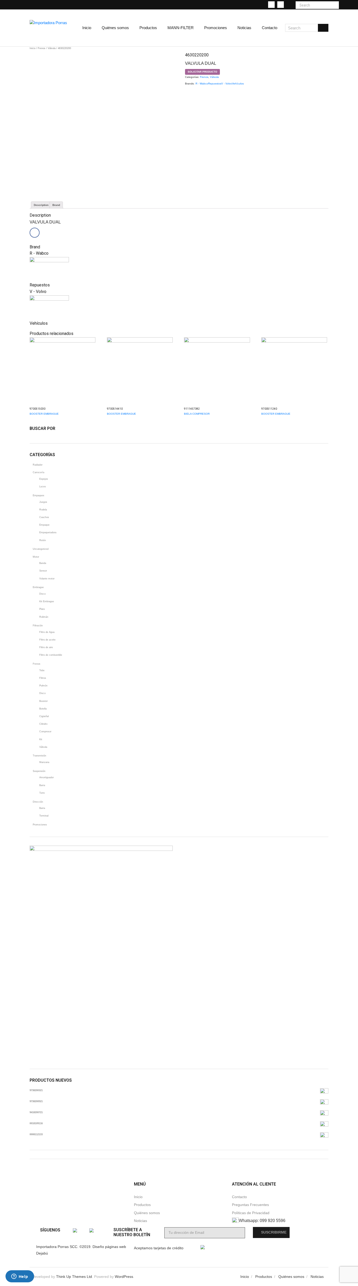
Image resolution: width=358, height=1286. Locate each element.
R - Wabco (202, 83)
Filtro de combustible (50, 655)
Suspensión (39, 771)
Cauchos (44, 517)
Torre (42, 793)
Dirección (38, 802)
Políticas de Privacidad (250, 1213)
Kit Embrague (46, 601)
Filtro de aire (46, 647)
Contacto (239, 1197)
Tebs (42, 670)
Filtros (42, 678)
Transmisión (39, 755)
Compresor (45, 731)
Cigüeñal (44, 716)
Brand (56, 205)
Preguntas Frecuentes (250, 1205)
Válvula (52, 48)
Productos (142, 1205)
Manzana (44, 762)
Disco (42, 594)
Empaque (44, 525)
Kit (40, 739)
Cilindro (43, 724)
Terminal (43, 815)
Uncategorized (40, 549)
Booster (43, 701)
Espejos (43, 479)
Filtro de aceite (47, 639)
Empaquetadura (47, 532)
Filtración (38, 625)
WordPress (124, 1276)
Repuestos (214, 83)
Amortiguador (46, 777)
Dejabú (42, 1253)
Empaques (38, 495)
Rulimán (43, 617)
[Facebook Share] (35, 233)
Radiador (37, 464)
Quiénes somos (147, 1213)
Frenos (41, 48)
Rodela (43, 509)
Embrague (38, 587)
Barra (42, 785)
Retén (42, 540)
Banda (42, 563)
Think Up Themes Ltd (74, 1276)
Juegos (43, 502)
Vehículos (238, 83)
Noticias (140, 1221)
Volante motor (47, 578)
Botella (43, 708)
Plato (42, 609)
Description (41, 205)
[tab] (41, 205)
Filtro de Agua (47, 632)
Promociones (40, 824)
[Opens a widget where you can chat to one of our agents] (19, 1276)
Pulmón (43, 685)
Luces (42, 486)
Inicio (32, 48)
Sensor (43, 570)
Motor (36, 557)
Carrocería (38, 472)
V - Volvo (226, 83)
